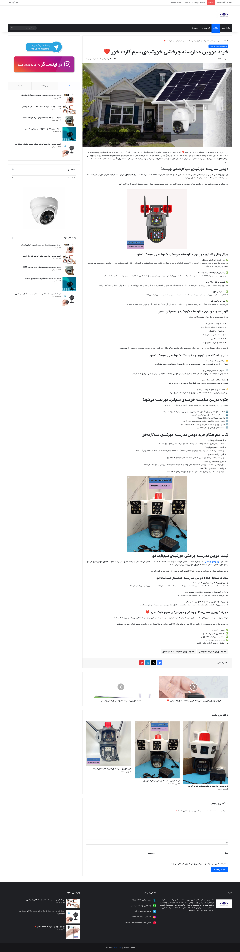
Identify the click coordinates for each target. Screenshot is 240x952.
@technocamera (140, 911)
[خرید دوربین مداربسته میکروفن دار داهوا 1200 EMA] (69, 121)
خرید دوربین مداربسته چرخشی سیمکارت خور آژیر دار (112, 768)
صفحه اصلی (226, 28)
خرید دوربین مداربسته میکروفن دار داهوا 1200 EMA (42, 117)
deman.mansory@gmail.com (135, 922)
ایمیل (226, 853)
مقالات (215, 28)
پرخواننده (44, 85)
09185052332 (137, 900)
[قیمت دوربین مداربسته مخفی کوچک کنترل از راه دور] (69, 110)
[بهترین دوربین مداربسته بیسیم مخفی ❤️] (73, 931)
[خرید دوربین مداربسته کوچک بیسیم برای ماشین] (69, 134)
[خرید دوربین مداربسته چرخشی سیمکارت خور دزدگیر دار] (205, 752)
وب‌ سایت (151, 853)
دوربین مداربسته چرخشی (213, 40)
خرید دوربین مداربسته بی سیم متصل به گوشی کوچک (41, 95)
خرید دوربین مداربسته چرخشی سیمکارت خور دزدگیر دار (208, 786)
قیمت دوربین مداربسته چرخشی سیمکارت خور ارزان (161, 780)
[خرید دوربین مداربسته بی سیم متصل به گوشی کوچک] (69, 98)
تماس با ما (206, 28)
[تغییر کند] (224, 15)
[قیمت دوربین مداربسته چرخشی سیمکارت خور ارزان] (157, 749)
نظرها (20, 85)
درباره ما (195, 28)
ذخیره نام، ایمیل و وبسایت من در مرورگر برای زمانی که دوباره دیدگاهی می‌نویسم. (198, 863)
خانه (225, 40)
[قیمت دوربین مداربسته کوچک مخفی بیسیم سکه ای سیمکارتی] (69, 150)
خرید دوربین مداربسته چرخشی (212, 651)
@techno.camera (137, 917)
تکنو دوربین (117, 947)
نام (227, 842)
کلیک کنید (133, 905)
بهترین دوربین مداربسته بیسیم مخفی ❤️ (49, 926)
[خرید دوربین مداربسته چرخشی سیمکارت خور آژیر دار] (108, 743)
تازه (69, 85)
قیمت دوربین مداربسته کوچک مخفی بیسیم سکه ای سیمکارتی (38, 144)
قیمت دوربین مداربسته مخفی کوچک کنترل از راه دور (41, 106)
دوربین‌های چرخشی (212, 561)
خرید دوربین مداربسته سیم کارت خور (178, 651)
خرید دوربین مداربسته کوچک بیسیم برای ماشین (189, 2)
